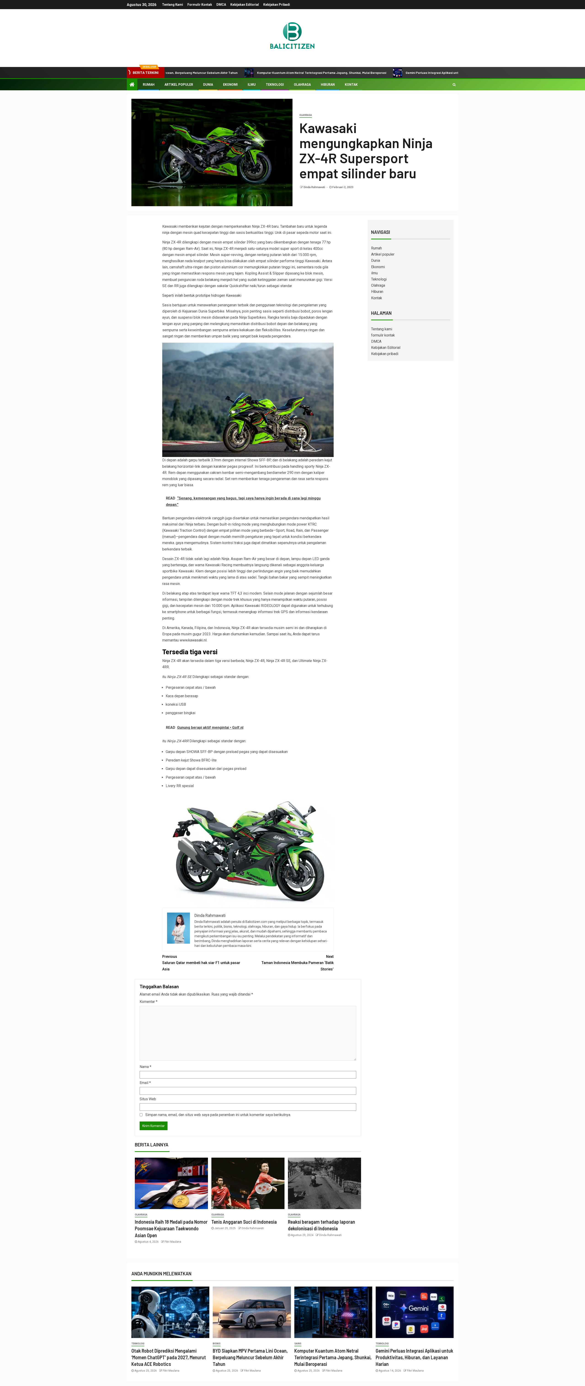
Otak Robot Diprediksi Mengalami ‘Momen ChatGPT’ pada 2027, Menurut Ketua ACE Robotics (168, 1357)
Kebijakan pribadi (276, 4)
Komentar (148, 1001)
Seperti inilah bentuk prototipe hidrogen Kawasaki (201, 295)
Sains (297, 1343)
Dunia (208, 84)
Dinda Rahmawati (314, 187)
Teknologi (275, 84)
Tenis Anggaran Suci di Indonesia (244, 1222)
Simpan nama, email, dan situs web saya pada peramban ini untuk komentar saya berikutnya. (218, 1115)
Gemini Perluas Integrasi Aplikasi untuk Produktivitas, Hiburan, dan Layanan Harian (393, 73)
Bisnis (217, 1343)
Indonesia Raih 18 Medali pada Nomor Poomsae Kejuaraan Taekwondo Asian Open (171, 1228)
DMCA (221, 4)
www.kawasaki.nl (193, 640)
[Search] (454, 84)
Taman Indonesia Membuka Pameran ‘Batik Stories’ (297, 962)
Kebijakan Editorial (244, 4)
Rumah (148, 84)
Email (145, 1083)
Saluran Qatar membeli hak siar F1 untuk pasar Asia (201, 962)
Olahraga (302, 84)
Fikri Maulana (173, 1241)
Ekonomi (230, 84)
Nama (145, 1067)
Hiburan (328, 84)
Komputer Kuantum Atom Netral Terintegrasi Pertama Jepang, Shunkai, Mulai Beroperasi (249, 73)
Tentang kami (172, 4)
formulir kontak (199, 4)
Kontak (351, 84)
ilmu (252, 84)
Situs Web (148, 1099)
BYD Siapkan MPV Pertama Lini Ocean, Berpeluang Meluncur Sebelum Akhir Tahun (250, 1357)
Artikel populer (179, 84)
